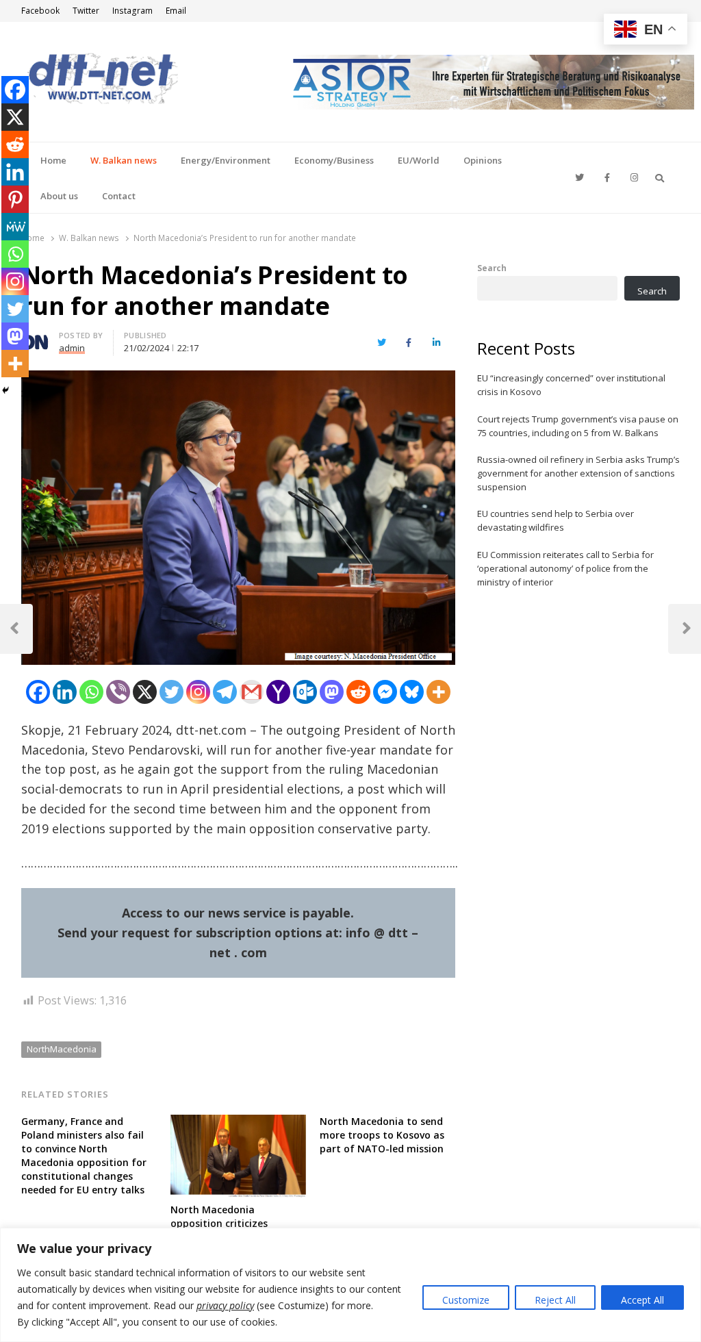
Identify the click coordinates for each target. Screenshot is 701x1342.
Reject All (555, 1299)
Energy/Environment (225, 160)
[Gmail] (252, 692)
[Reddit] (358, 692)
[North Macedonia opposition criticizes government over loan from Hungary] (238, 1123)
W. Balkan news (123, 160)
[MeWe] (15, 226)
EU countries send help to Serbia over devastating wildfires (555, 520)
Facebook (40, 10)
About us (59, 196)
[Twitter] (171, 692)
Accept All (642, 1299)
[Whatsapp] (91, 692)
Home (53, 160)
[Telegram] (225, 692)
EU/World (418, 160)
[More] (438, 692)
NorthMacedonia (62, 1049)
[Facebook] (38, 692)
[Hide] (5, 390)
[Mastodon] (332, 692)
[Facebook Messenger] (385, 692)
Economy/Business (334, 160)
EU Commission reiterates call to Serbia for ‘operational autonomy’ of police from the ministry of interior (565, 568)
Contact (119, 196)
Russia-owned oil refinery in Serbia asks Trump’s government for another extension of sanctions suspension (578, 473)
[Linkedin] (65, 692)
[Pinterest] (15, 199)
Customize (465, 1299)
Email (176, 10)
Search (492, 267)
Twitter (86, 10)
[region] (350, 1285)
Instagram (132, 10)
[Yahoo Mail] (278, 692)
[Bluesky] (412, 692)
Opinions (482, 160)
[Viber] (118, 692)
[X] (145, 692)
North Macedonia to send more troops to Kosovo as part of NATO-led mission (382, 1135)
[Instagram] (198, 692)
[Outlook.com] (305, 692)
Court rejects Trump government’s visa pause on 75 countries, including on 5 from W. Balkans (577, 426)
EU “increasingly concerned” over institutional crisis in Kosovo (571, 385)
